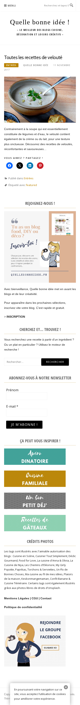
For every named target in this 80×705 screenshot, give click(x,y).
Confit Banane (59, 579)
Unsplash (54, 588)
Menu (12, 5)
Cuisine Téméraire (15, 583)
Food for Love (27, 560)
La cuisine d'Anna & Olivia (53, 560)
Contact (45, 598)
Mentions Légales (16, 598)
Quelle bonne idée (35, 65)
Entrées (11, 65)
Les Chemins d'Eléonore (40, 565)
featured (31, 185)
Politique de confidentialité (23, 607)
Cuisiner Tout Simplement (51, 556)
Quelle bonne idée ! (40, 22)
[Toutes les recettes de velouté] (40, 99)
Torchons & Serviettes (41, 569)
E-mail (12, 406)
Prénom (12, 390)
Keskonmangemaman (35, 579)
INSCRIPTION (16, 316)
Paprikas (20, 569)
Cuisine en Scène (23, 556)
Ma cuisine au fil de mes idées (44, 574)
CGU (35, 598)
